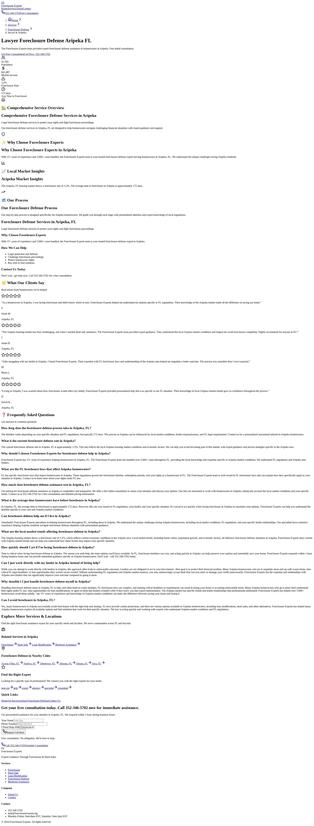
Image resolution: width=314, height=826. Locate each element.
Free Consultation (29, 13)
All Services (14, 700)
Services (12, 8)
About (19, 8)
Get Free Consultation (12, 54)
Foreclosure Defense (18, 778)
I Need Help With (10, 727)
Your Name (7, 720)
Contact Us (54, 700)
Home (4, 8)
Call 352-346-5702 (15, 745)
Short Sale (13, 772)
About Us (13, 794)
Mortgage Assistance (18, 781)
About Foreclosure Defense (34, 700)
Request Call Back (15, 732)
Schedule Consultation (36, 745)
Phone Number (9, 723)
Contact (27, 8)
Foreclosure (14, 769)
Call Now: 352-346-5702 (37, 54)
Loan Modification (17, 775)
